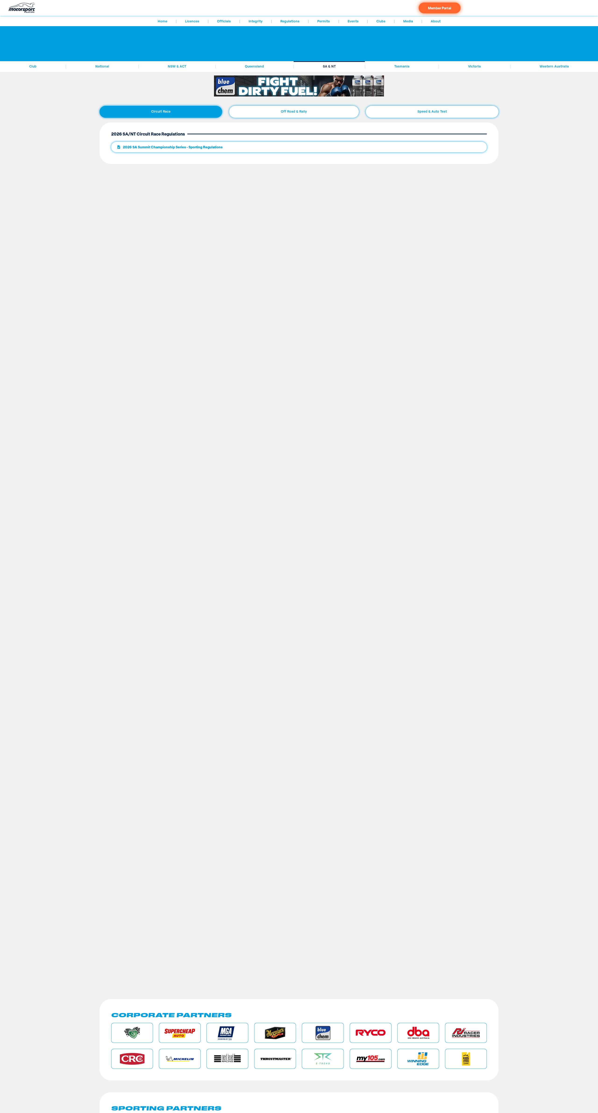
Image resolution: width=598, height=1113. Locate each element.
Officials (224, 21)
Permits (323, 21)
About (436, 21)
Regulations (289, 21)
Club (32, 66)
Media (408, 21)
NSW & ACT (177, 66)
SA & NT (329, 66)
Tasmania (401, 66)
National (102, 66)
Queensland (254, 66)
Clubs (380, 21)
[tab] (161, 112)
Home (162, 21)
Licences (192, 21)
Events (353, 21)
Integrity (256, 21)
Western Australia (554, 66)
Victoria (474, 66)
